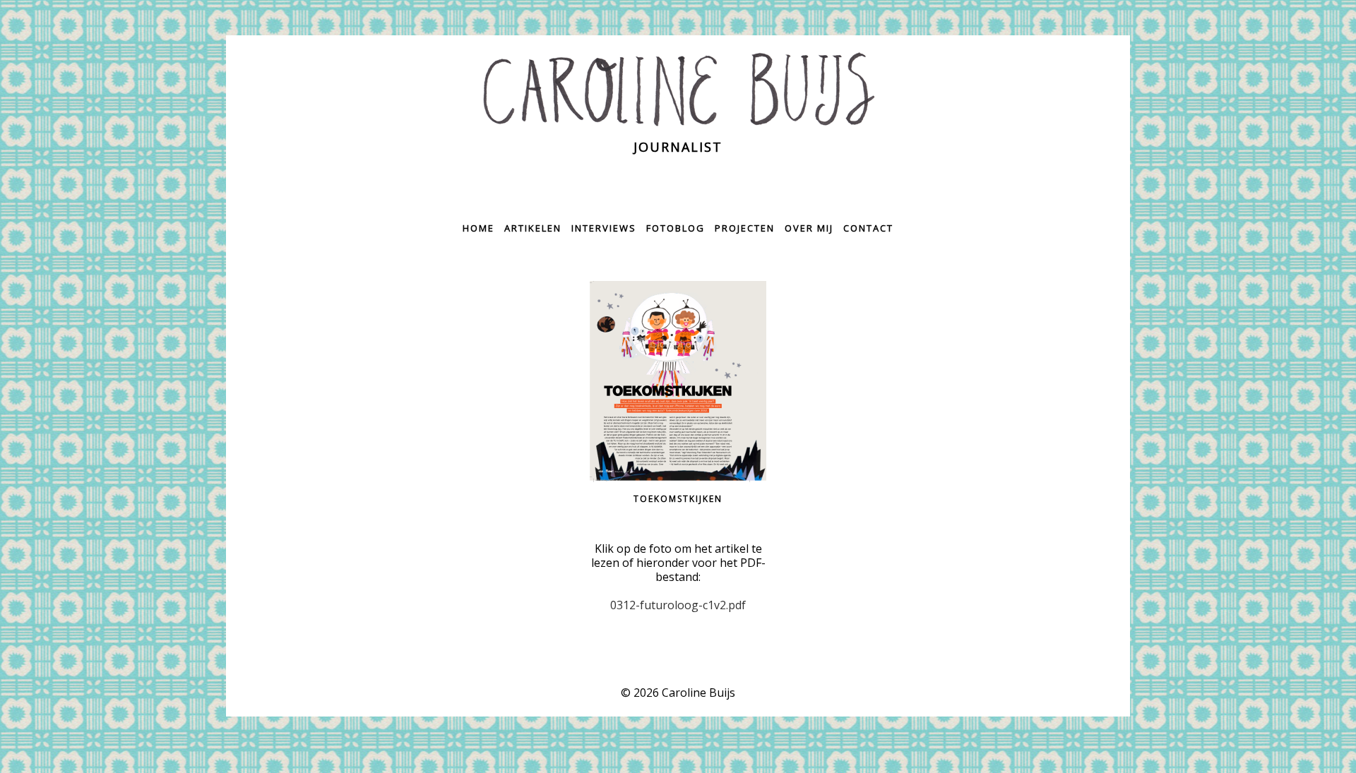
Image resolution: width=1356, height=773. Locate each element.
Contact (868, 228)
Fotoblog (675, 228)
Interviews (603, 228)
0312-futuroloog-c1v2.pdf (678, 605)
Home (478, 228)
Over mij (809, 228)
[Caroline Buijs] (678, 89)
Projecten (745, 228)
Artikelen (532, 228)
